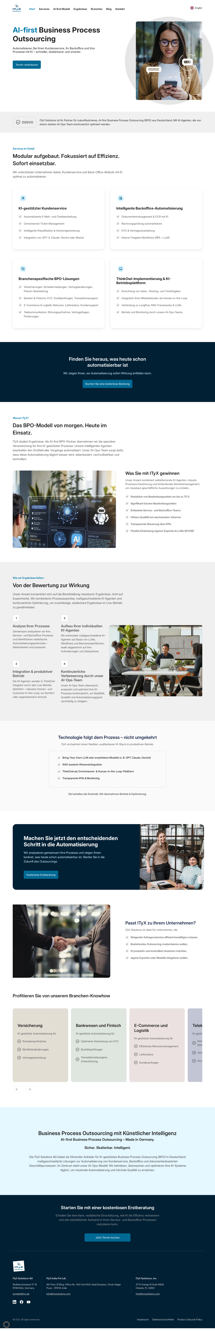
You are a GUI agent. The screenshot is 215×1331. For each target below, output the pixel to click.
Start (32, 9)
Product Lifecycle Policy (189, 1319)
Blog (109, 9)
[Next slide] (30, 1089)
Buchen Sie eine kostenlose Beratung (107, 383)
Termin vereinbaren (27, 64)
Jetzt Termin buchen (108, 1237)
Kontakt (120, 9)
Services (44, 9)
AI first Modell (61, 9)
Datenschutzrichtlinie (163, 1319)
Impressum (143, 1319)
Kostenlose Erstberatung (40, 874)
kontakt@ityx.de (21, 1293)
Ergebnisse (80, 9)
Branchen (96, 9)
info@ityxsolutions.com (58, 1293)
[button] (6, 1324)
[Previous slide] (17, 1089)
